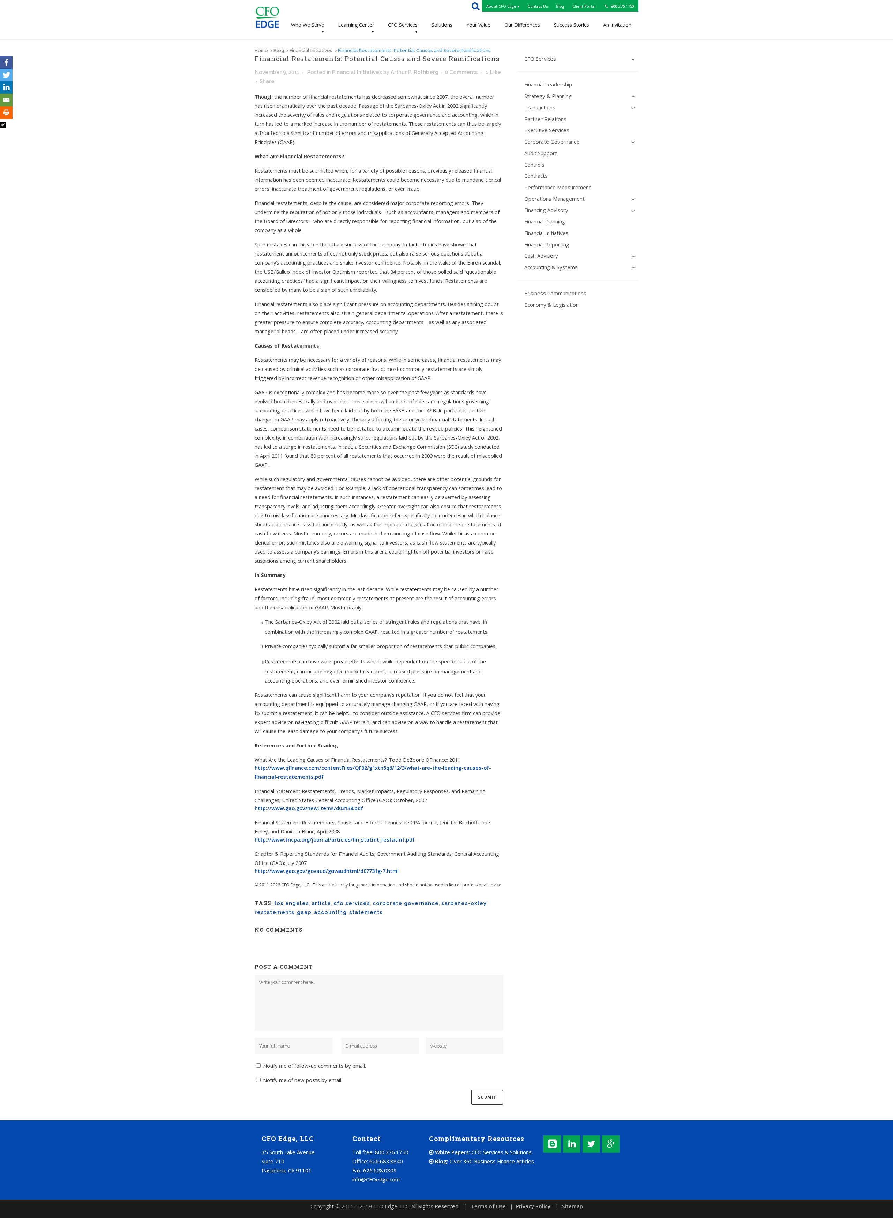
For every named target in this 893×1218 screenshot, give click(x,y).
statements (366, 912)
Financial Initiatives (311, 50)
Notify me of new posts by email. (302, 1079)
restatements (274, 912)
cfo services (351, 903)
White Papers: (483, 1152)
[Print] (6, 112)
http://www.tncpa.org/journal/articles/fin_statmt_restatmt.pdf (335, 839)
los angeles (292, 903)
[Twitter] (6, 75)
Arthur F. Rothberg (414, 72)
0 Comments (461, 72)
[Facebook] (6, 62)
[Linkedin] (6, 87)
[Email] (6, 100)
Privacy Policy (533, 1206)
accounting (330, 912)
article (321, 903)
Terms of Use (488, 1206)
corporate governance (406, 903)
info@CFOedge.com (376, 1179)
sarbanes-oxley (464, 903)
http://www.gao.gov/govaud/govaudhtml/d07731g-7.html (327, 870)
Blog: (484, 1161)
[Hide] (3, 125)
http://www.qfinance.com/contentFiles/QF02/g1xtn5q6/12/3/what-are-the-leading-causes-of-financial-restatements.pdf (373, 772)
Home (261, 50)
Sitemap (572, 1206)
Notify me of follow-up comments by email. (314, 1065)
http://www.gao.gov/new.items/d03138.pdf (309, 808)
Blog (278, 50)
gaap (304, 912)
